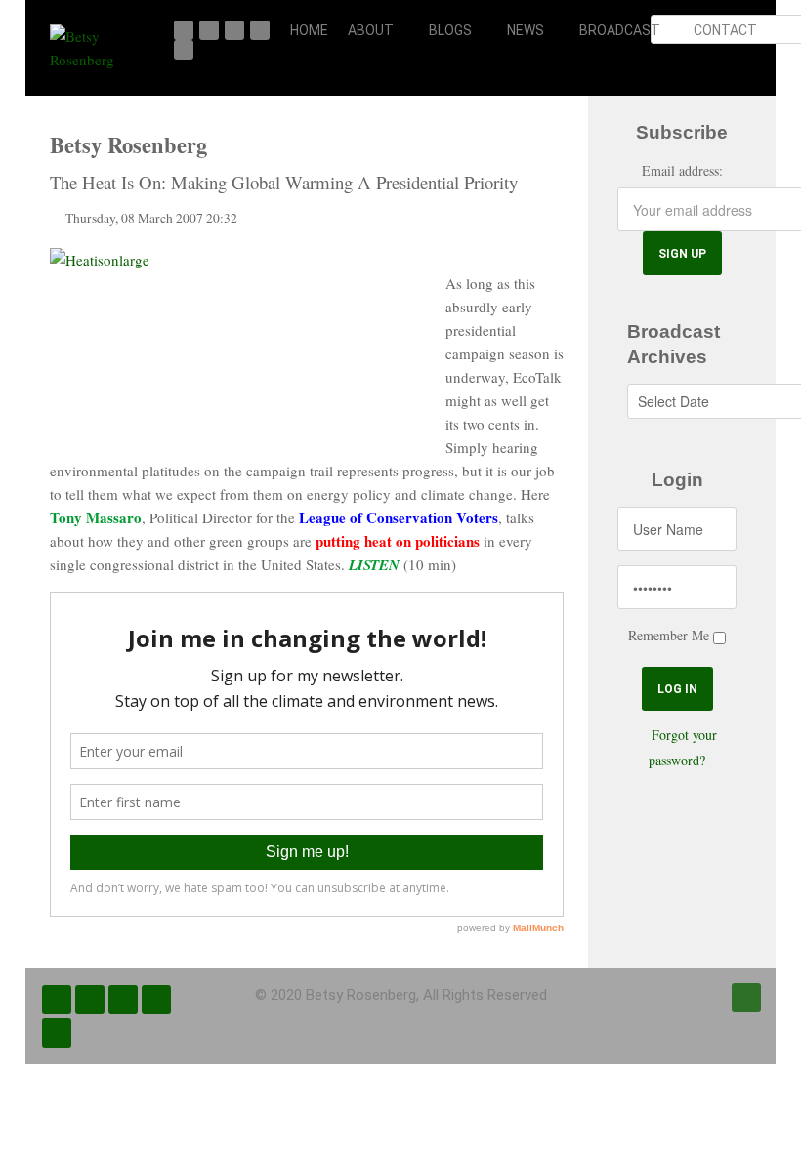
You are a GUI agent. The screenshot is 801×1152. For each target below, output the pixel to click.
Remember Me (668, 635)
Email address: (682, 170)
